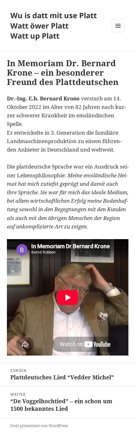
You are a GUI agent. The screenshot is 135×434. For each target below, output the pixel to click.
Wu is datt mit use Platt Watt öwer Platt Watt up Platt (53, 25)
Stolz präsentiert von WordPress (39, 425)
